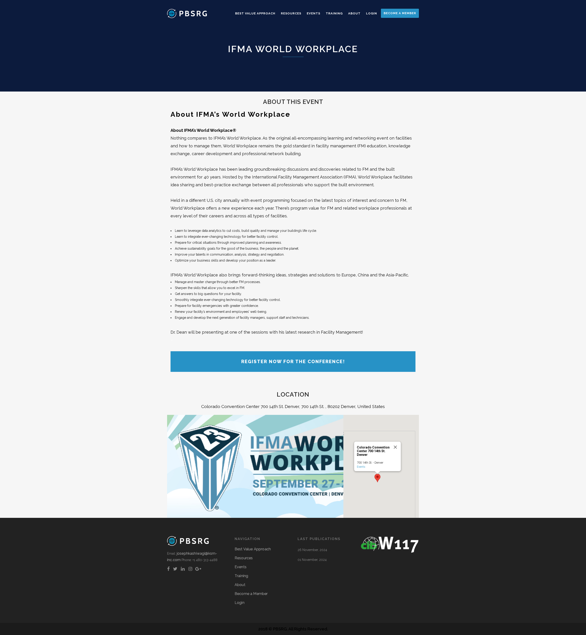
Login (239, 602)
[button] (377, 478)
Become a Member (251, 594)
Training (241, 576)
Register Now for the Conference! (293, 361)
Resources (244, 558)
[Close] (395, 447)
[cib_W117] (390, 552)
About (240, 585)
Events (361, 466)
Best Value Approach (253, 549)
